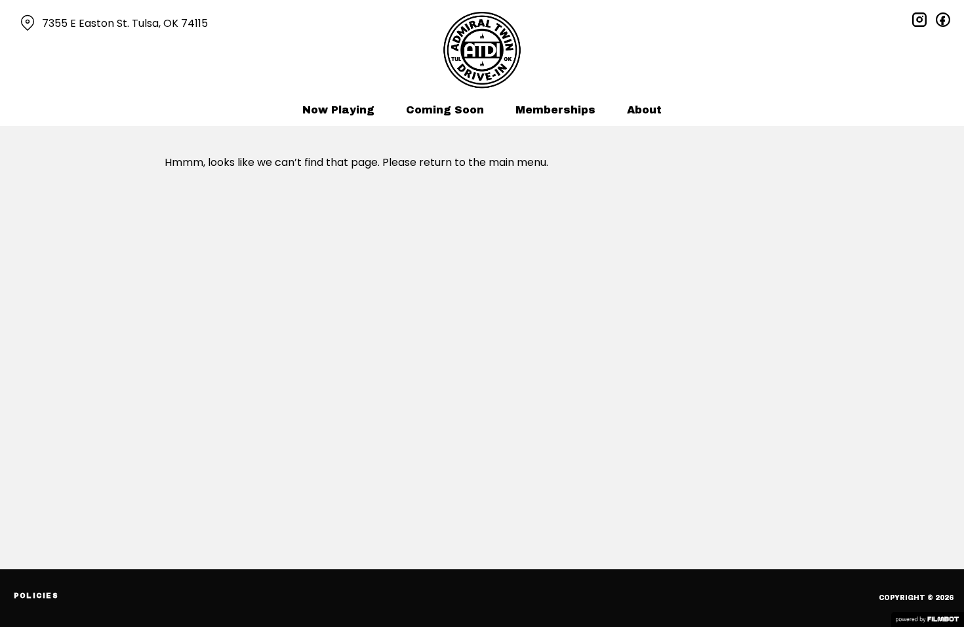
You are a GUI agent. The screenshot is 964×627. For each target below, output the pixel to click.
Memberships (555, 109)
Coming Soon (445, 109)
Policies (36, 595)
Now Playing (338, 109)
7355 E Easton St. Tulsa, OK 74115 (125, 23)
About (644, 109)
